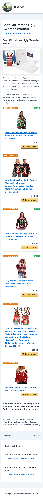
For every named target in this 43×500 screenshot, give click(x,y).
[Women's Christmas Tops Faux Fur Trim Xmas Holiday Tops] (21, 375)
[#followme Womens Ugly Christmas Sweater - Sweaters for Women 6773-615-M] (21, 221)
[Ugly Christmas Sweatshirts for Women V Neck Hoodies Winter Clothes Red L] (21, 268)
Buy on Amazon (31, 147)
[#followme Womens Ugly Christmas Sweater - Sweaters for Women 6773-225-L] (21, 120)
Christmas (8, 458)
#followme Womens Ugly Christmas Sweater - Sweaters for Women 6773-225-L (21, 135)
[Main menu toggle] (38, 6)
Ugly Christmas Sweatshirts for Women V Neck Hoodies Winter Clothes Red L (19, 284)
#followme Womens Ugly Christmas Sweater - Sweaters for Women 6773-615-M (21, 236)
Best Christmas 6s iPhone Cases (21, 454)
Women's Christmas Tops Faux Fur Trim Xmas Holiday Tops (20, 389)
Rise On (19, 6)
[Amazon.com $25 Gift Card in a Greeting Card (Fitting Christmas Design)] (21, 61)
